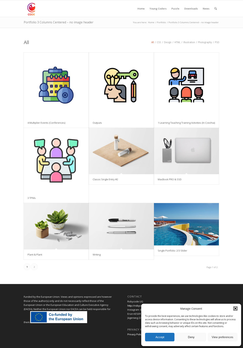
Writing (97, 254)
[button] (235, 308)
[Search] (215, 8)
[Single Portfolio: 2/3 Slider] (186, 224)
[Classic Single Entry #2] (121, 151)
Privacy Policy (135, 334)
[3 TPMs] (56, 160)
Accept (159, 337)
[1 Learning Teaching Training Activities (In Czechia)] (186, 85)
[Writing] (121, 226)
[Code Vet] (32, 8)
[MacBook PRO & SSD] (186, 151)
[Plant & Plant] (56, 226)
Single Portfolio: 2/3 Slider (172, 250)
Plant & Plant (35, 254)
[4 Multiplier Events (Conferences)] (56, 85)
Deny (191, 337)
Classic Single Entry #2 (105, 179)
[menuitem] (141, 8)
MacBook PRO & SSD (169, 179)
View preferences (222, 337)
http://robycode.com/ (139, 305)
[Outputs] (121, 85)
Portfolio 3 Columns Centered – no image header (58, 22)
